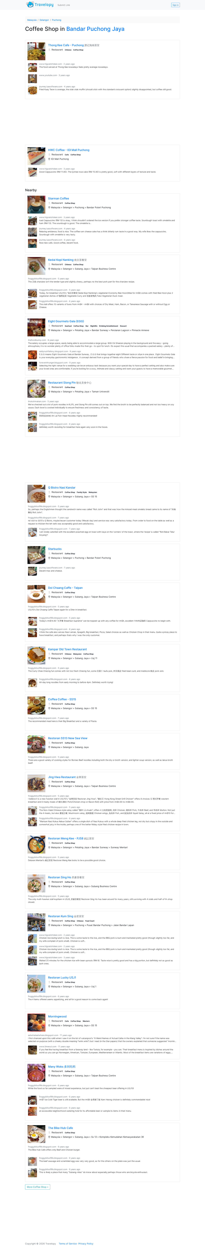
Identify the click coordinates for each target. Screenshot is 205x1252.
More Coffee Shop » (37, 1187)
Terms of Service (68, 1243)
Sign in (176, 5)
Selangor (44, 20)
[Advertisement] (102, 121)
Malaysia (32, 20)
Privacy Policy (85, 1243)
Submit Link (64, 5)
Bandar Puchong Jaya (95, 28)
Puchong (56, 20)
